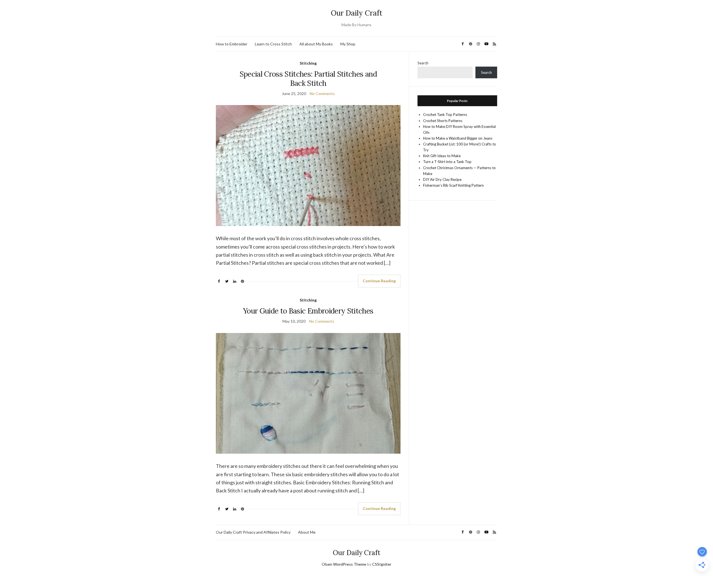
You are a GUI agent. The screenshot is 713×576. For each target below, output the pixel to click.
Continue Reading (379, 280)
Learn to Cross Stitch (273, 44)
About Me (307, 532)
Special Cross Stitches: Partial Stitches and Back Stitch (308, 78)
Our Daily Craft (356, 13)
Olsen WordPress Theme (344, 564)
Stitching (308, 63)
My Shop (347, 44)
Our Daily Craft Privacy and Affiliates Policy (253, 532)
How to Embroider (231, 44)
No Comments (322, 93)
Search (422, 63)
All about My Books (316, 44)
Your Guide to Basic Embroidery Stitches (308, 310)
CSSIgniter (381, 564)
